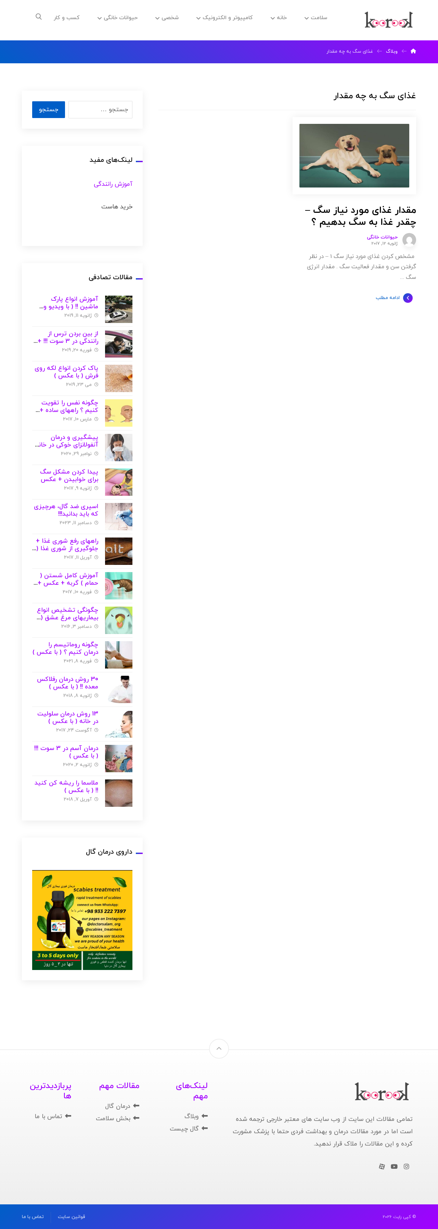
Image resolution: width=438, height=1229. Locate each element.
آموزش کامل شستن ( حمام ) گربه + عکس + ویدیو (68, 583)
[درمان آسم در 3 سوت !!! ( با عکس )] (118, 758)
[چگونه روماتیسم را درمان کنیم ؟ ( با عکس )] (118, 655)
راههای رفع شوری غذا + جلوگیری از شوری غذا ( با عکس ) (67, 549)
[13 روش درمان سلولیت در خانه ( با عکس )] (118, 724)
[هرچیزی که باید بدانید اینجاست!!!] (388, 20)
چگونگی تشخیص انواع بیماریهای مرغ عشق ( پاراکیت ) (67, 618)
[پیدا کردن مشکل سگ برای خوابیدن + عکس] (118, 482)
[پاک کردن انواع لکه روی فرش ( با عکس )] (118, 378)
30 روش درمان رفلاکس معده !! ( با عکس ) (67, 683)
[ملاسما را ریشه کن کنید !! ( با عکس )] (118, 793)
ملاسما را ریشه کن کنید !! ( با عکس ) (66, 787)
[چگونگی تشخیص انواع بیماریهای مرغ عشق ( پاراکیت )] (118, 620)
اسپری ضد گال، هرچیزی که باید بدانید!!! (66, 510)
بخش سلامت (113, 1118)
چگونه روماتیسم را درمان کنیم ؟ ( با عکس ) (65, 649)
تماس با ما (48, 1116)
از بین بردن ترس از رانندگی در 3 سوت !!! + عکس (68, 341)
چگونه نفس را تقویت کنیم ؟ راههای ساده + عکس (69, 411)
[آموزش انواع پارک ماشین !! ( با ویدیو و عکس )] (118, 309)
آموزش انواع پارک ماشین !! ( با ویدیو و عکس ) (70, 307)
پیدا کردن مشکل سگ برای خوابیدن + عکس (69, 476)
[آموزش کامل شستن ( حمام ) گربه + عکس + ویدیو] (118, 585)
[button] (38, 16)
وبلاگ (191, 1116)
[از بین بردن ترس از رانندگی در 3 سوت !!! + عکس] (118, 344)
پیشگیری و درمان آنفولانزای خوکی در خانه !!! (66, 445)
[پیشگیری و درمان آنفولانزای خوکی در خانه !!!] (118, 447)
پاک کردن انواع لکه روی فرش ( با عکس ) (66, 372)
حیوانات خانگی (382, 237)
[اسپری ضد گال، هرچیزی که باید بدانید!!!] (118, 516)
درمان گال (117, 1106)
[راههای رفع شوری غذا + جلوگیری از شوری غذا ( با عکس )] (118, 551)
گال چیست (184, 1129)
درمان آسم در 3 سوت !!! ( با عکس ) (66, 752)
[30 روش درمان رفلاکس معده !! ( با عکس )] (118, 689)
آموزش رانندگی (113, 184)
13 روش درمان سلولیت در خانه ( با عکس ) (67, 718)
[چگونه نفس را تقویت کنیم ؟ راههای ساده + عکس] (118, 413)
